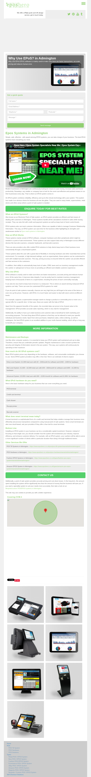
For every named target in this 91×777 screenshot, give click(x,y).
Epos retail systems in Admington (33, 231)
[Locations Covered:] (6, 3)
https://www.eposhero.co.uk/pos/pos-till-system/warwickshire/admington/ (55, 446)
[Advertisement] (45, 35)
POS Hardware (14, 750)
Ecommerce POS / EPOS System (20, 763)
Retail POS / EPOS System (18, 757)
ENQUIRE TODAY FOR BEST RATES (45, 208)
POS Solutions (14, 752)
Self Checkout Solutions (15, 774)
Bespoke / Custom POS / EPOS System (22, 772)
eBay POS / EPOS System (18, 766)
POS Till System (14, 748)
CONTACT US (45, 475)
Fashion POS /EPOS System (19, 761)
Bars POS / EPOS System (18, 759)
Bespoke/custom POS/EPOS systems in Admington (23, 488)
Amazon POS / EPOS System (19, 768)
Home (9, 743)
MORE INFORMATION (45, 328)
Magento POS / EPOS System (19, 770)
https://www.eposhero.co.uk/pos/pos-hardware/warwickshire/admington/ (53, 452)
